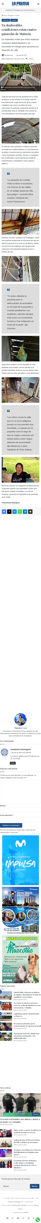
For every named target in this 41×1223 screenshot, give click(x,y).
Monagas (11, 15)
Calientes (6, 20)
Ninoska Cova (8, 55)
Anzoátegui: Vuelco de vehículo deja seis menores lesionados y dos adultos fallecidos (26, 1036)
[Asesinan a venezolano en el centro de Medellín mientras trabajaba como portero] (6, 1153)
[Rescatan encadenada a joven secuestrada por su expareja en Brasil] (6, 1027)
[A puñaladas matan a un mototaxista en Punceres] (6, 1017)
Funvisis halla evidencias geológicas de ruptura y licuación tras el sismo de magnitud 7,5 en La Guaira (27, 994)
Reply (13, 763)
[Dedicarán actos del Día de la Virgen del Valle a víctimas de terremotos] (6, 1143)
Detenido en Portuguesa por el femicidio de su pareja (22, 8)
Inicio (5, 15)
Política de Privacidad (19, 1205)
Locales (17, 15)
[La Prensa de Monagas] (20, 4)
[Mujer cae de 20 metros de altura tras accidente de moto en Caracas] (6, 1133)
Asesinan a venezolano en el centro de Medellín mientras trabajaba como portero (27, 1152)
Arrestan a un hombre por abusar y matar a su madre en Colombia (20, 1120)
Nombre (3, 806)
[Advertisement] (20, 614)
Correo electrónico (7, 815)
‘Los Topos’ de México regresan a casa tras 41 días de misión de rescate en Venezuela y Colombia (27, 1005)
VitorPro (26, 1212)
